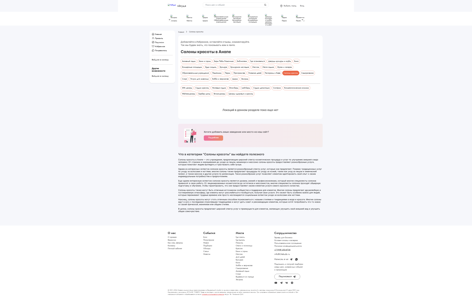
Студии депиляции (261, 88)
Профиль (159, 38)
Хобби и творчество (220, 79)
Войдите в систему (160, 60)
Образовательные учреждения (195, 73)
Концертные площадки (192, 67)
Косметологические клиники (296, 88)
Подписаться (285, 276)
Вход (302, 6)
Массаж (255, 67)
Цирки (235, 79)
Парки (227, 73)
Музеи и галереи (284, 67)
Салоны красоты (291, 73)
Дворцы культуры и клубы (279, 61)
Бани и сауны (205, 61)
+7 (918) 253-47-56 (282, 250)
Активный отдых (189, 61)
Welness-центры (188, 94)
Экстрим (244, 79)
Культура (223, 67)
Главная (158, 34)
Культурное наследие (239, 67)
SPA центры (187, 88)
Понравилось (161, 51)
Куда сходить (210, 67)
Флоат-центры (219, 94)
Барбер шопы (204, 94)
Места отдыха (268, 67)
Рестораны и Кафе (272, 73)
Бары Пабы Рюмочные (224, 61)
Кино (296, 61)
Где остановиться (257, 61)
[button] (288, 6)
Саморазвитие (307, 73)
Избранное (160, 46)
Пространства (239, 73)
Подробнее (213, 138)
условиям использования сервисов (213, 294)
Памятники (216, 73)
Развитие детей (254, 73)
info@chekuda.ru (282, 254)
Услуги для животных (199, 79)
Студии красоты (202, 88)
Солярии (277, 88)
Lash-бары (246, 88)
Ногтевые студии (219, 88)
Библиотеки (242, 61)
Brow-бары (233, 88)
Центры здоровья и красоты (241, 94)
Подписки (159, 42)
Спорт (184, 79)
